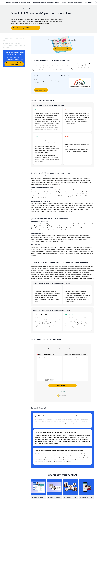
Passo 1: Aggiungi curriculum (46, 354)
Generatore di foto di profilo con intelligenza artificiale (18, 2)
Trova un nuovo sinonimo (62, 49)
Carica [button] (51, 379)
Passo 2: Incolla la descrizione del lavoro (75, 354)
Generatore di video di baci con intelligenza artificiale (46, 2)
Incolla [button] (46, 379)
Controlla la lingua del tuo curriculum (25, 28)
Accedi (91, 2)
